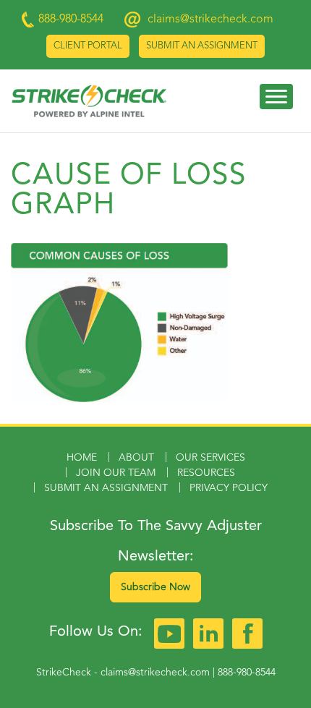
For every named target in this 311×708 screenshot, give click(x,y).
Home (82, 458)
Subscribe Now (155, 587)
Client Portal (88, 46)
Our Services (210, 458)
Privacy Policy (228, 488)
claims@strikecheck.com (210, 19)
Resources (206, 473)
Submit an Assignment (201, 46)
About (136, 458)
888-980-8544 (247, 673)
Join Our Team (116, 473)
